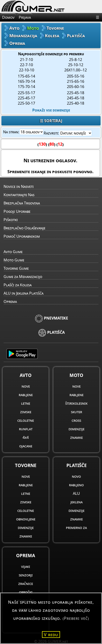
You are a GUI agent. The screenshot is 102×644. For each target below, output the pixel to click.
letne (25, 403)
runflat (25, 428)
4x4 (26, 437)
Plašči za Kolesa (18, 284)
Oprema (10, 301)
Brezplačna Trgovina (22, 203)
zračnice (25, 583)
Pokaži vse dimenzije (51, 110)
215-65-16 (75, 81)
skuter (76, 411)
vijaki (25, 566)
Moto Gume (14, 260)
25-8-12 (75, 59)
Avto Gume (13, 251)
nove (26, 386)
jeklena (76, 502)
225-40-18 (75, 103)
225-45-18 (75, 92)
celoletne (25, 420)
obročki (25, 592)
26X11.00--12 (75, 70)
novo (76, 476)
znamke (76, 437)
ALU (76, 493)
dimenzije (76, 428)
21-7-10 (26, 59)
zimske (25, 411)
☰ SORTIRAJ (51, 120)
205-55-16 (75, 76)
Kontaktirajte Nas (19, 194)
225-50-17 (26, 103)
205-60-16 (75, 86)
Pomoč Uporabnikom (22, 236)
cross (76, 420)
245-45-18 (75, 98)
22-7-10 (26, 64)
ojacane (25, 446)
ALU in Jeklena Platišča (23, 293)
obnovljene (25, 519)
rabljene (26, 394)
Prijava (25, 17)
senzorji (26, 575)
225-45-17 (26, 98)
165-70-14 (26, 81)
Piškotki (11, 219)
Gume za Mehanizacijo (23, 276)
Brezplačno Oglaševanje (24, 228)
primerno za (76, 527)
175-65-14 (26, 76)
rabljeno (76, 484)
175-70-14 (26, 86)
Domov (8, 17)
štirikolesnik (76, 403)
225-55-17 (26, 92)
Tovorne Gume (16, 268)
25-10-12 (75, 64)
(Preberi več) (76, 618)
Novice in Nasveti (19, 186)
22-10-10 (26, 70)
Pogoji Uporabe (17, 211)
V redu (51, 634)
